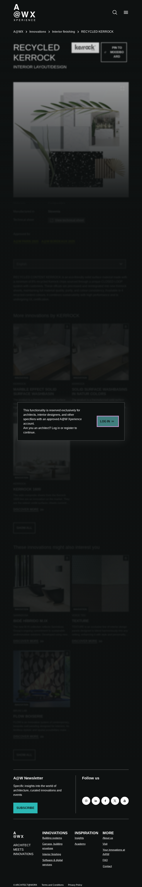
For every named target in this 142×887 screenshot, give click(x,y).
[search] (114, 12)
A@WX (18, 31)
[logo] (24, 12)
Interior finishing (63, 31)
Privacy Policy (75, 885)
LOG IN (105, 421)
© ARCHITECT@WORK (25, 885)
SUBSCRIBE (25, 807)
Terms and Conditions (53, 885)
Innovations (37, 31)
